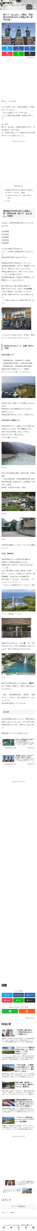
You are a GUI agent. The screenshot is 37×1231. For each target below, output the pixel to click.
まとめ (8, 201)
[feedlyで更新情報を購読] (10, 1011)
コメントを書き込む (18, 1206)
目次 (15, 186)
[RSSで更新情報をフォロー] (27, 1011)
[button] (33, 585)
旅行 (5, 985)
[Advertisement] (18, 78)
